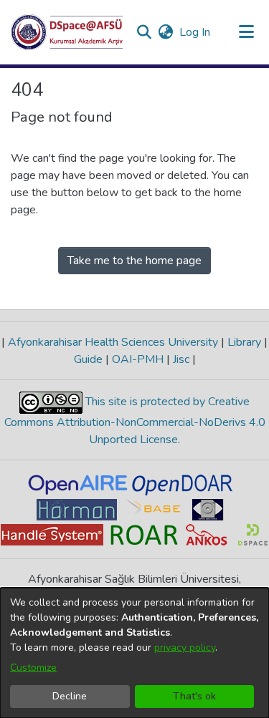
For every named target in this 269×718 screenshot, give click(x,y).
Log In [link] (195, 32)
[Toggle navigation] (246, 32)
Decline (69, 696)
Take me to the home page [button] (134, 260)
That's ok (194, 696)
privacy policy (184, 647)
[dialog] (134, 653)
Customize (33, 667)
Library (244, 342)
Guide (89, 359)
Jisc (181, 359)
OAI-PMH (137, 359)
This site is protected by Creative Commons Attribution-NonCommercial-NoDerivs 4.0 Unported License (134, 420)
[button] (67, 32)
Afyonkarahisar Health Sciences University (113, 342)
